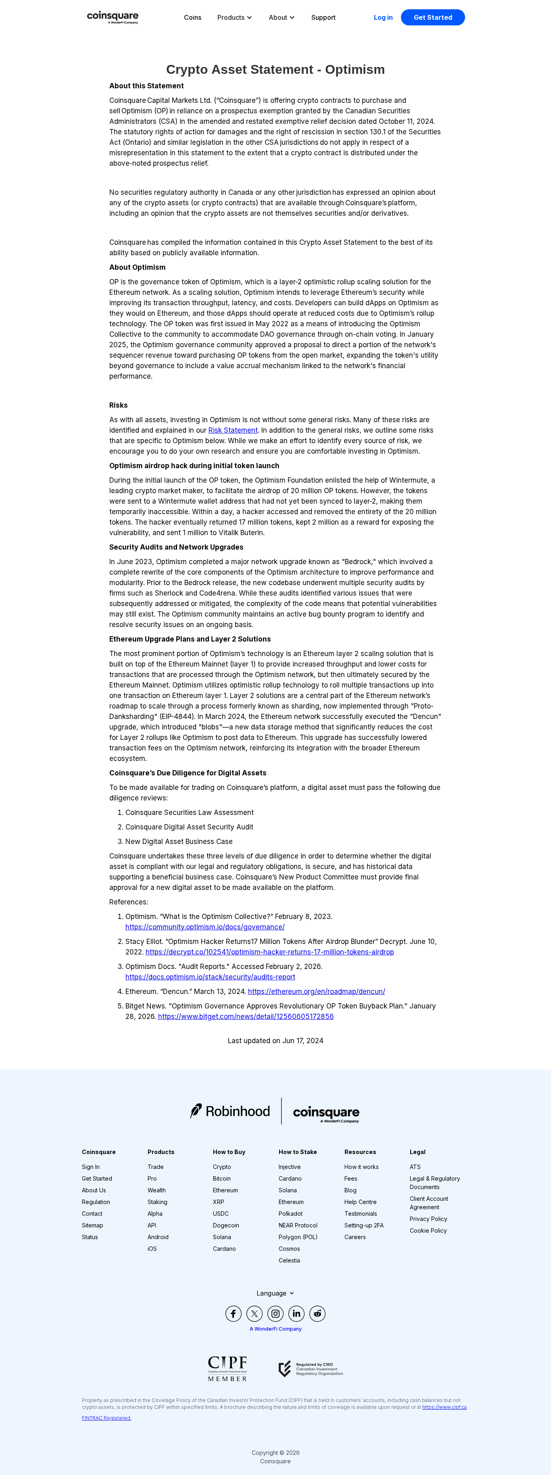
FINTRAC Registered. (106, 1418)
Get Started (433, 17)
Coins (192, 17)
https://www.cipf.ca (444, 1407)
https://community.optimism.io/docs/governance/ (205, 927)
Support (323, 17)
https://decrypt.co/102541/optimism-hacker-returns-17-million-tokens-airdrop (270, 952)
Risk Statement (233, 430)
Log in (383, 17)
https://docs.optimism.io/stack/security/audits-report (210, 977)
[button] (235, 17)
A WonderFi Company (276, 1329)
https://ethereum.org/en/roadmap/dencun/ (316, 991)
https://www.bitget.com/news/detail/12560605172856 (246, 1016)
